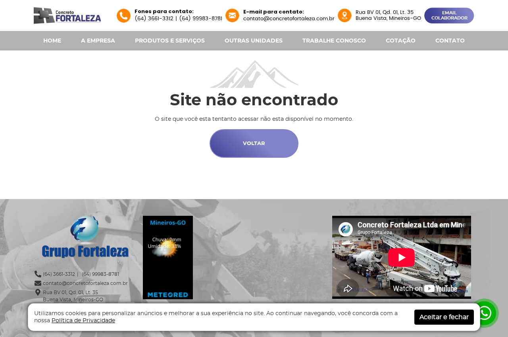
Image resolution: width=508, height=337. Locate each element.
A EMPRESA (98, 41)
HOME (52, 41)
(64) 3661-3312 (154, 18)
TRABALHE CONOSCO (334, 41)
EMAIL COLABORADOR (449, 15)
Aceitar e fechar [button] (444, 317)
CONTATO (450, 41)
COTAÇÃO (401, 41)
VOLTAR (254, 143)
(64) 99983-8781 (200, 18)
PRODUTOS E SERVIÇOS (170, 41)
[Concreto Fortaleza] (67, 14)
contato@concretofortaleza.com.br (289, 18)
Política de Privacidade (83, 320)
